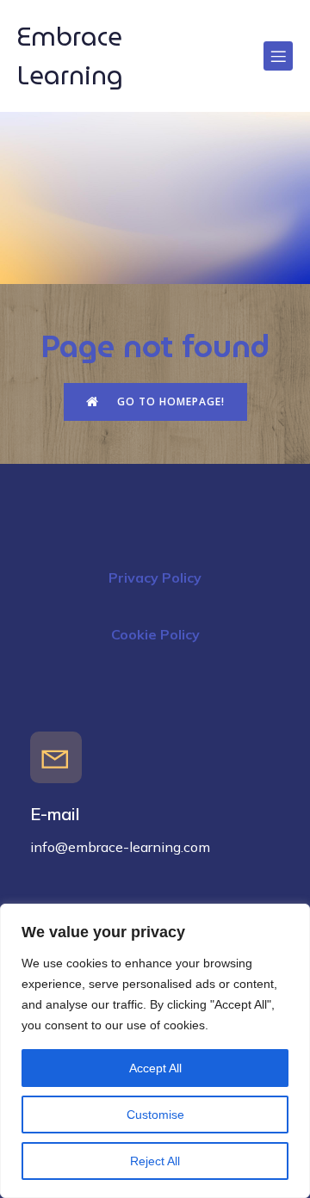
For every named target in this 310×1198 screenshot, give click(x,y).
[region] (155, 1051)
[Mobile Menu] (278, 56)
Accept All (155, 1068)
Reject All (155, 1161)
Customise (155, 1114)
